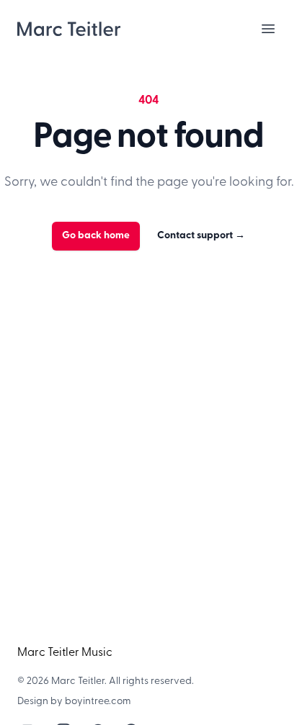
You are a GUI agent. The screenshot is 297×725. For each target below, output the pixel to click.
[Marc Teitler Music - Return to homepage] (68, 29)
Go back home (96, 235)
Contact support (201, 235)
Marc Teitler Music (64, 653)
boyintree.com (98, 701)
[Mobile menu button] (268, 28)
